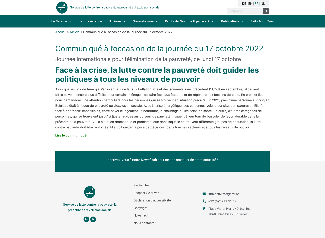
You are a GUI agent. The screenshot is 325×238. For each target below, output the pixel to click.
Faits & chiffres (262, 21)
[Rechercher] (266, 11)
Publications (230, 21)
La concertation (90, 21)
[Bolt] (93, 219)
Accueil (60, 32)
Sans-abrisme (143, 21)
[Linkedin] (86, 219)
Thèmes (115, 21)
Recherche (141, 185)
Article (75, 32)
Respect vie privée (146, 193)
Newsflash (141, 215)
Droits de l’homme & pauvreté (187, 21)
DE (244, 3)
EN (250, 3)
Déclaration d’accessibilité (152, 200)
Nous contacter (145, 223)
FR (257, 3)
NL (263, 3)
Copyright (140, 208)
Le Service (59, 21)
